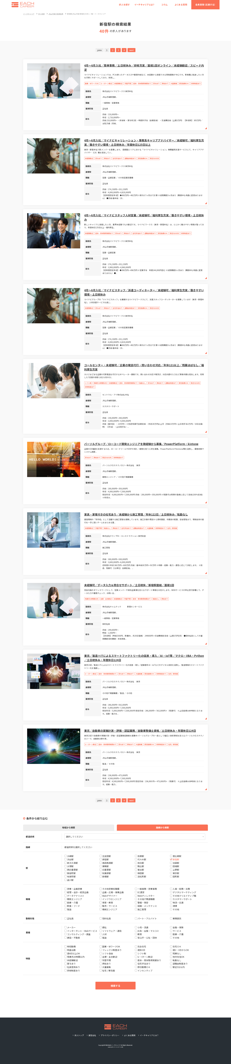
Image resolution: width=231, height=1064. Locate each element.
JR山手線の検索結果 (56, 14)
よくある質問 (181, 4)
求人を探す (124, 4)
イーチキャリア (28, 14)
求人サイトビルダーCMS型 (117, 1047)
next (131, 50)
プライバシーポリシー (110, 1035)
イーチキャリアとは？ (144, 4)
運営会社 (92, 1035)
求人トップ (79, 1035)
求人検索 (41, 14)
